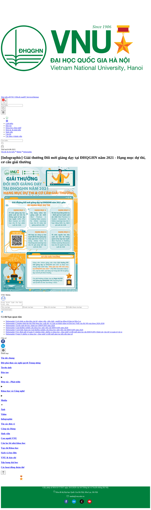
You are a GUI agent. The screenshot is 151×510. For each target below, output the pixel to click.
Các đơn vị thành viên (14, 136)
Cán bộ (8, 134)
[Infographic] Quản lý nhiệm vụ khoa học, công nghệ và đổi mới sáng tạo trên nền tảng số (39, 334)
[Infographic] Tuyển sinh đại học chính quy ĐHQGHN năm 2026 (30, 326)
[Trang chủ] (72, 95)
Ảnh (3, 409)
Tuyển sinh (6, 367)
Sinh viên (9, 132)
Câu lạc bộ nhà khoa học (13, 443)
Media (19, 152)
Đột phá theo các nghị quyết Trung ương (21, 363)
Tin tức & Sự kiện (8, 152)
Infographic (27, 152)
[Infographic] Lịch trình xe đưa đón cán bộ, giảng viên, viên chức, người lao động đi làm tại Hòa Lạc (43, 321)
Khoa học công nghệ (13, 128)
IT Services (28, 97)
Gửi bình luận (6, 310)
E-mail (21, 97)
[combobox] (4, 101)
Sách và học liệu (9, 452)
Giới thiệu (9, 124)
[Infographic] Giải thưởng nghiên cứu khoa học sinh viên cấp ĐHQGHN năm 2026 (37, 328)
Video (3, 414)
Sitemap (36, 97)
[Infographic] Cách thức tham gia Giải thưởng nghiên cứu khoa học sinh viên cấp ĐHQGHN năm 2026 (44, 330)
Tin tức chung (8, 358)
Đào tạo (9, 126)
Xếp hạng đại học (9, 462)
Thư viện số (5, 97)
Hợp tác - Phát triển (10, 381)
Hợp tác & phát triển (13, 130)
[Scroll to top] (3, 473)
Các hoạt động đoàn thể (12, 467)
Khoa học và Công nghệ (13, 391)
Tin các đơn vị (8, 424)
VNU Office (14, 97)
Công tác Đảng (8, 428)
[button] (75, 341)
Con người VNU (9, 438)
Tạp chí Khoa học (9, 448)
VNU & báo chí (8, 457)
